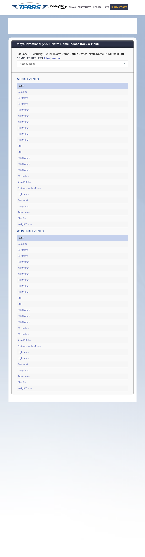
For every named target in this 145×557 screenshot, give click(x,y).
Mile (20, 146)
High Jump (23, 194)
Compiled (22, 92)
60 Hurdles (23, 176)
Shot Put (22, 218)
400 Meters (23, 116)
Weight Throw (25, 224)
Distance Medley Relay (29, 188)
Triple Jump (24, 212)
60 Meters (23, 98)
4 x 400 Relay (24, 182)
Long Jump (23, 206)
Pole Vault (23, 200)
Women (56, 58)
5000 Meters (24, 170)
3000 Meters (24, 158)
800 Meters (23, 134)
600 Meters (23, 128)
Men (47, 58)
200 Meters (23, 110)
